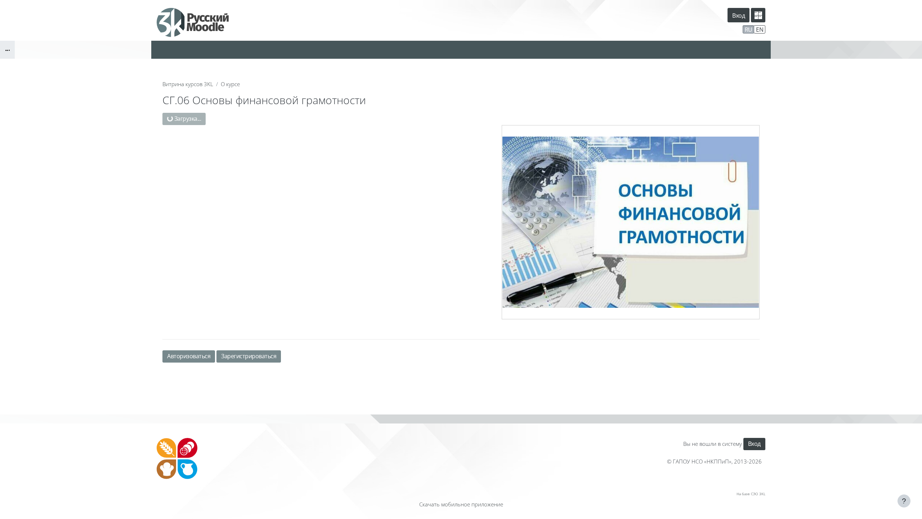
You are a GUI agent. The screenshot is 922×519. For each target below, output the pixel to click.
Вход (738, 15)
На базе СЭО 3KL (751, 493)
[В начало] (177, 458)
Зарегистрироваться (248, 356)
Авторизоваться (188, 356)
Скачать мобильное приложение (461, 504)
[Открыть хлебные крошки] (7, 50)
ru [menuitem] (748, 30)
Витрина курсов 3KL (187, 84)
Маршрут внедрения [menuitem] (712, 28)
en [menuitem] (759, 30)
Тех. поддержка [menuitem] (659, 28)
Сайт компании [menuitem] (608, 28)
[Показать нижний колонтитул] (904, 500)
